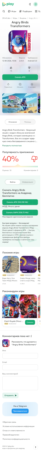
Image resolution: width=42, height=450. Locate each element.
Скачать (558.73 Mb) (17, 212)
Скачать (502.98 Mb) (17, 202)
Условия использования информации (18, 426)
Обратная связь (9, 422)
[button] (35, 447)
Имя (4, 350)
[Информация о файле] (35, 202)
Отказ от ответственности (14, 430)
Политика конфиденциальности (16, 439)
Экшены (23, 18)
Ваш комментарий (10, 374)
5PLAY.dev (6, 18)
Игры (15, 18)
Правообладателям (11, 435)
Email (4, 362)
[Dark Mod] (30, 4)
